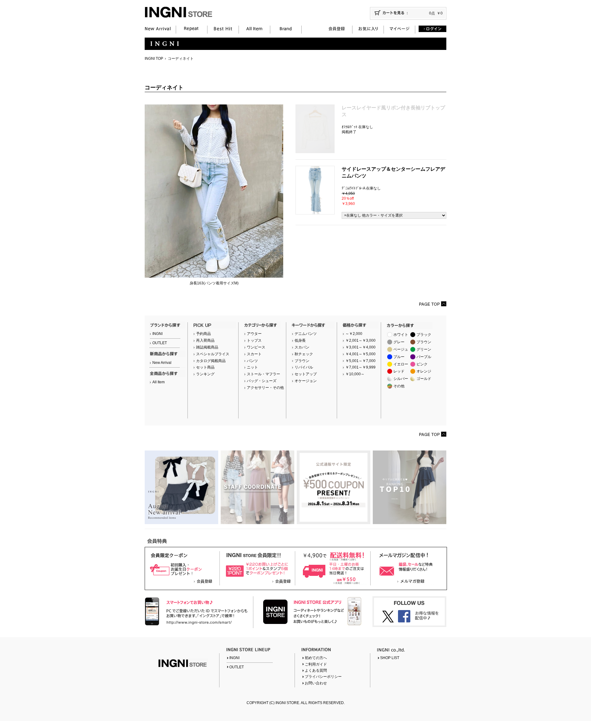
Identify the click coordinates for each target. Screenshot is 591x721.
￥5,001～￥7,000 (360, 361)
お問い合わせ (316, 683)
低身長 (300, 340)
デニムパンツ (306, 334)
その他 (398, 386)
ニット (252, 367)
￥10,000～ (354, 374)
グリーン (423, 349)
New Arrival (161, 362)
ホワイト (400, 334)
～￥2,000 (353, 334)
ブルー (398, 357)
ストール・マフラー (263, 374)
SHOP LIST (389, 658)
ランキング (205, 374)
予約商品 (203, 334)
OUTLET (159, 343)
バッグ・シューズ (261, 381)
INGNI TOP (154, 58)
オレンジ (423, 371)
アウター (254, 334)
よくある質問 (316, 670)
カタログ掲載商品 (211, 361)
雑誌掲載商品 (207, 347)
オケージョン (306, 381)
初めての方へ (316, 658)
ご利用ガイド (316, 664)
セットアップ (306, 374)
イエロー (400, 364)
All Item (158, 382)
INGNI (157, 334)
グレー (398, 342)
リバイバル (304, 367)
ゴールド (423, 379)
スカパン (302, 347)
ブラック (423, 334)
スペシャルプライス (212, 354)
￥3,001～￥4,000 (360, 347)
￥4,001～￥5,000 (360, 354)
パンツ (252, 361)
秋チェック (304, 354)
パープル (423, 357)
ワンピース (256, 347)
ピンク (422, 364)
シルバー (400, 379)
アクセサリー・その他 (265, 387)
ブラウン (302, 361)
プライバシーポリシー (323, 676)
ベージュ (400, 349)
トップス (254, 340)
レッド (398, 371)
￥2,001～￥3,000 (360, 340)
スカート (254, 354)
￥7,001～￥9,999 (360, 367)
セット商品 (205, 367)
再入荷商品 (205, 340)
